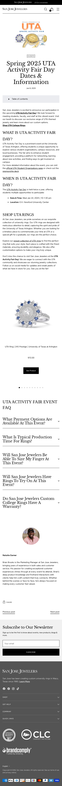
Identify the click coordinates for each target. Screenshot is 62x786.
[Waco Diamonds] (41, 2)
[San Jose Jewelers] (23, 2)
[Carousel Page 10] (42, 387)
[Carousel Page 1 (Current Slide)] (19, 387)
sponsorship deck (11, 171)
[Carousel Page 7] (34, 387)
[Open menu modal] (58, 9)
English (5, 766)
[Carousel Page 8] (37, 387)
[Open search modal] (45, 9)
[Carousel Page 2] (21, 387)
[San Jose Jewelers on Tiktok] (18, 689)
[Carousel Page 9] (40, 387)
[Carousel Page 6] (32, 387)
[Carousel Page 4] (27, 387)
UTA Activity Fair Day (16, 189)
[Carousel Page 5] (29, 387)
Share (9, 602)
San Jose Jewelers (23, 770)
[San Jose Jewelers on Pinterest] (9, 689)
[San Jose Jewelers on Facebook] (4, 689)
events (31, 56)
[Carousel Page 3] (24, 387)
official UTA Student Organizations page (24, 168)
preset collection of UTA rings (27, 241)
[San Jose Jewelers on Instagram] (13, 689)
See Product (31, 371)
